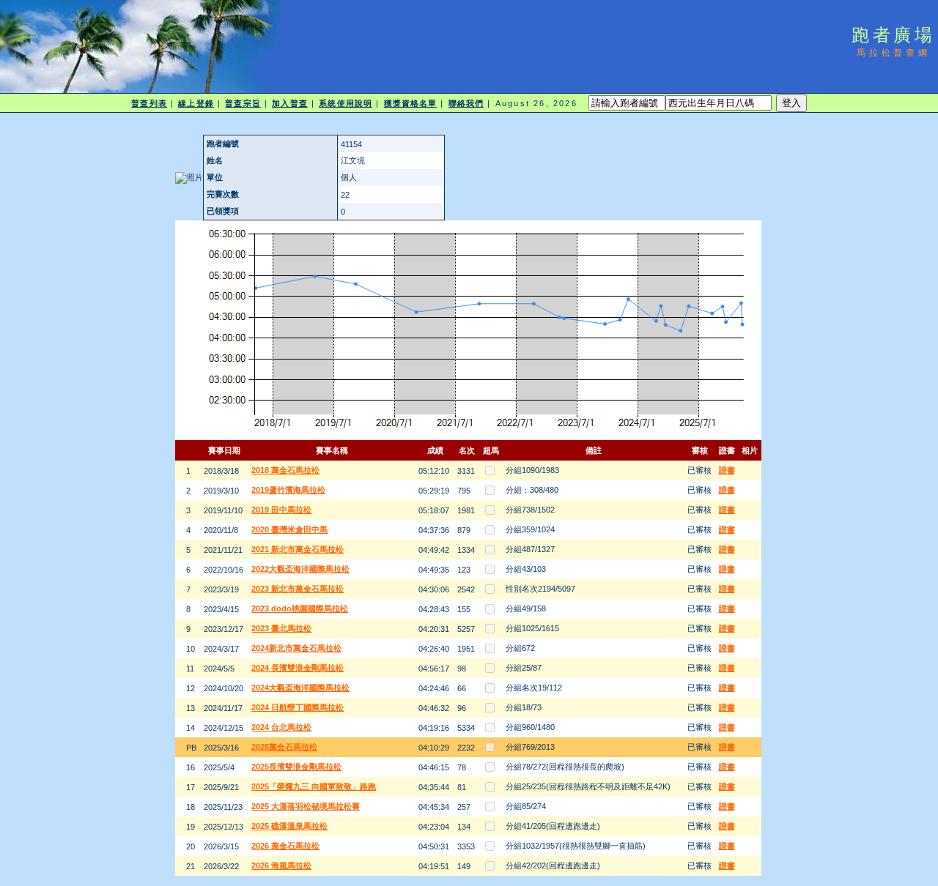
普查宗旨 (242, 103)
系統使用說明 (345, 103)
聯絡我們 (466, 103)
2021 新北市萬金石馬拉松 (297, 549)
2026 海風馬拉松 (281, 865)
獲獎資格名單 (410, 103)
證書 (727, 470)
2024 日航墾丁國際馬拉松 (297, 707)
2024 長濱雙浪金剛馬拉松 (297, 667)
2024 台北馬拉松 (281, 727)
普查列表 (148, 103)
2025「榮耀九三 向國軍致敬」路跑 (313, 786)
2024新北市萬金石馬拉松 (296, 648)
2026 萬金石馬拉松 (285, 845)
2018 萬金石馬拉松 (285, 470)
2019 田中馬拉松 (281, 509)
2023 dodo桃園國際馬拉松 (299, 608)
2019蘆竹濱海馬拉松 (288, 489)
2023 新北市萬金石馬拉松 (297, 588)
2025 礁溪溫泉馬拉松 (289, 826)
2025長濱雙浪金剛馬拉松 (296, 766)
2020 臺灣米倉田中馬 (289, 529)
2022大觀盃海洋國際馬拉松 (300, 569)
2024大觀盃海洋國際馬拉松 (300, 687)
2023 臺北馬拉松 (281, 628)
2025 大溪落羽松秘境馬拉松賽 (305, 806)
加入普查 (289, 103)
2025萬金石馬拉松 (284, 746)
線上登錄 (195, 103)
